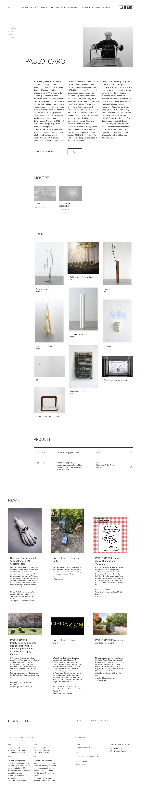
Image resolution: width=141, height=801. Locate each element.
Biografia (12, 29)
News (63, 7)
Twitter (98, 756)
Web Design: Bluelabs (118, 751)
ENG (9, 7)
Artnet (84, 765)
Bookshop (73, 7)
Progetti (106, 7)
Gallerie (96, 7)
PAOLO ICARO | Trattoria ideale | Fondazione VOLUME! (108, 561)
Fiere (57, 7)
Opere (10, 34)
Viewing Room (46, 7)
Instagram (80, 756)
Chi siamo (85, 7)
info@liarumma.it (83, 748)
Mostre (34, 7)
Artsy (78, 765)
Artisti (25, 7)
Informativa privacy (117, 748)
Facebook (90, 756)
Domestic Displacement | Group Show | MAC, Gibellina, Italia (23, 561)
